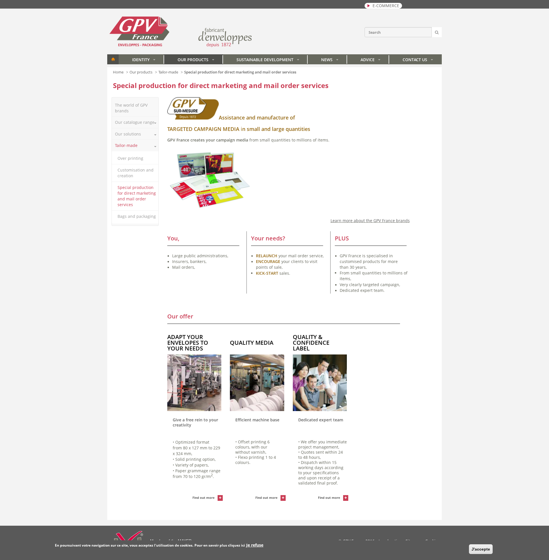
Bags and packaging (137, 216)
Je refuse (254, 545)
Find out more (203, 497)
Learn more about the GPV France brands (370, 220)
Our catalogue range (134, 122)
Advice (370, 60)
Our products (196, 60)
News (329, 60)
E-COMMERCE (386, 5)
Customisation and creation (136, 172)
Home (113, 59)
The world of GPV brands (131, 107)
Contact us (418, 60)
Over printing (130, 158)
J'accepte (481, 549)
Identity (143, 60)
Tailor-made (168, 72)
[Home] (180, 46)
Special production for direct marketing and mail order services (137, 196)
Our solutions (128, 134)
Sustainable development (267, 60)
